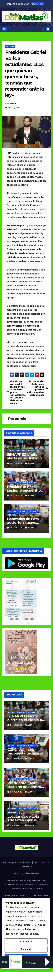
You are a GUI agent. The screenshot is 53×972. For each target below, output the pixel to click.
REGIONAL (32, 450)
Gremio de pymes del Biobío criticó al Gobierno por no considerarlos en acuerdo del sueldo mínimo (18, 392)
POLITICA (22, 483)
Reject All (26, 949)
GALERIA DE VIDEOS (39, 895)
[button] (43, 28)
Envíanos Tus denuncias (16, 895)
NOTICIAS (10, 46)
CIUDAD (11, 450)
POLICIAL (22, 511)
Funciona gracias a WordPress (17, 862)
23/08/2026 (16, 792)
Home (16, 873)
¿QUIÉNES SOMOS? (30, 873)
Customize (26, 941)
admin (12, 103)
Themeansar (26, 866)
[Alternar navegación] (24, 29)
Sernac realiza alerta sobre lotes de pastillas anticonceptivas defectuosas (35, 388)
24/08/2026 (16, 725)
